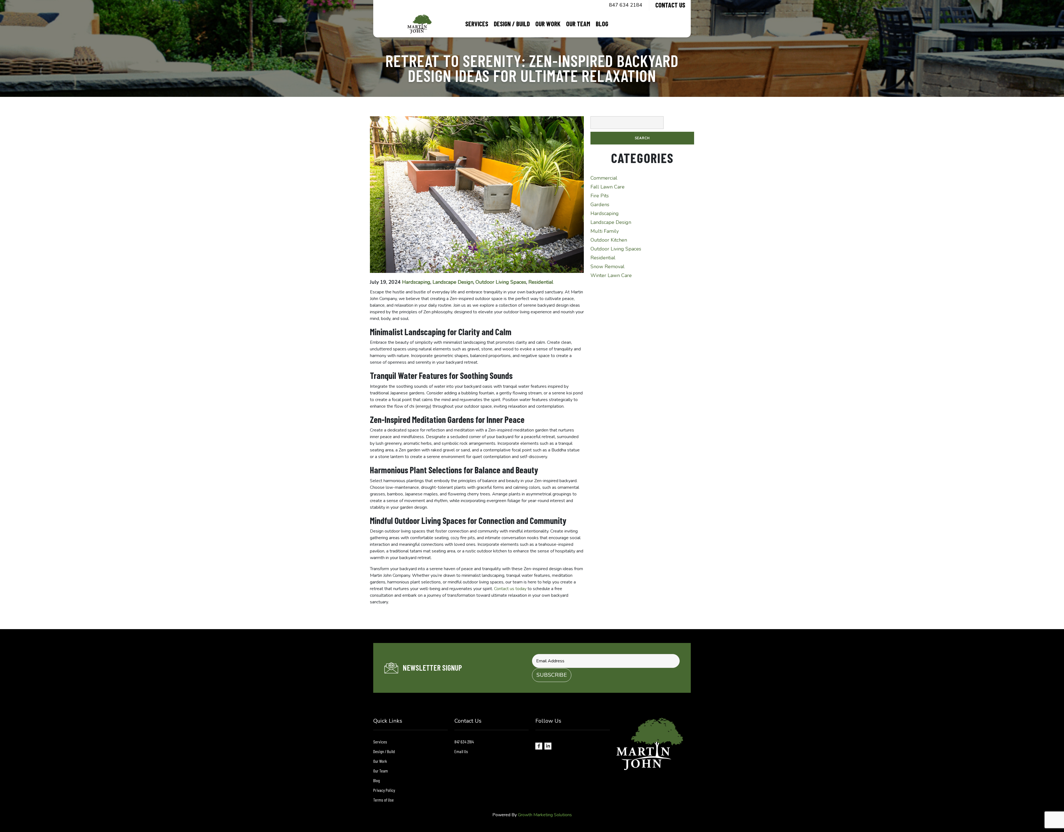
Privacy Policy (384, 790)
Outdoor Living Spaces (500, 282)
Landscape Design (453, 282)
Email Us (461, 751)
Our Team (578, 24)
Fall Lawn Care (607, 187)
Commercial (603, 178)
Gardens (599, 204)
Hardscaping (416, 282)
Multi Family (604, 231)
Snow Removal (607, 266)
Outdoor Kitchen (608, 240)
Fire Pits (599, 195)
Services (476, 24)
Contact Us (670, 5)
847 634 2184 (625, 5)
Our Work (548, 24)
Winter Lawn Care (611, 275)
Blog (602, 24)
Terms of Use (383, 799)
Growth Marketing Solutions (545, 815)
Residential (540, 282)
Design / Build (512, 24)
